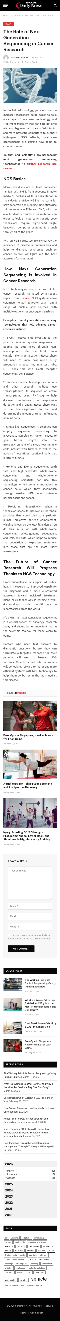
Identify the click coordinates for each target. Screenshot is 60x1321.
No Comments (13, 62)
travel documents (24, 1272)
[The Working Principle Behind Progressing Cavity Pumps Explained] (13, 984)
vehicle (39, 1279)
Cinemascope (40, 1238)
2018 (8, 1215)
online (51, 1251)
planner (43, 1255)
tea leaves (20, 1268)
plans (7, 1259)
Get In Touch (36, 1313)
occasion (41, 1251)
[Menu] (5, 5)
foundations (48, 1246)
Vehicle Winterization (14, 1286)
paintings (33, 1255)
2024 (9, 1190)
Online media (11, 1255)
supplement (47, 1264)
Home (23, 1313)
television (9, 1272)
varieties (23, 1280)
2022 (9, 1202)
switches (8, 1268)
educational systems (37, 1242)
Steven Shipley (20, 57)
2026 (9, 1164)
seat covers (44, 1259)
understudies (10, 1280)
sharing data (22, 1264)
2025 (9, 1184)
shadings (9, 1264)
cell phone (26, 1238)
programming (18, 1259)
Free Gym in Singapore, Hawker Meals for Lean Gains (38, 1044)
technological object (36, 1268)
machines (19, 1251)
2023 (9, 1196)
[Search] (55, 5)
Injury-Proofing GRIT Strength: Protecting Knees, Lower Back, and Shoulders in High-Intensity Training (26, 836)
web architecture (34, 1286)
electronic (9, 1246)
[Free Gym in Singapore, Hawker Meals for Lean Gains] (30, 716)
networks (30, 1251)
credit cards (19, 1242)
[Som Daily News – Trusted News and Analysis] (30, 5)
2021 (8, 1208)
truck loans (39, 1272)
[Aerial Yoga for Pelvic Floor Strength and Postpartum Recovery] (30, 764)
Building (14, 1238)
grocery (8, 1251)
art (6, 1238)
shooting (34, 1264)
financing (21, 1246)
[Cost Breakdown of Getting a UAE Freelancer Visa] (13, 1027)
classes (8, 1242)
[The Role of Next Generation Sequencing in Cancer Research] (30, 85)
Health (8, 24)
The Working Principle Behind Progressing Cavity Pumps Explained (40, 983)
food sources (34, 1246)
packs (22, 1255)
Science (24, 298)
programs (32, 1259)
